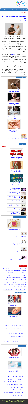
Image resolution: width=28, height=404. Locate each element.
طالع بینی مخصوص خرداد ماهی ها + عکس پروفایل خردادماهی (15, 275)
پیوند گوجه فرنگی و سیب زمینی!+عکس (14, 358)
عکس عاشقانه (6, 9)
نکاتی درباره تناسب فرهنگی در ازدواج (14, 229)
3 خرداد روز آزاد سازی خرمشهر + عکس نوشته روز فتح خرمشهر (15, 279)
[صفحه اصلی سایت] (26, 10)
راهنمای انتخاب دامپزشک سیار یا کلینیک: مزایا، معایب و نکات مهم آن (14, 282)
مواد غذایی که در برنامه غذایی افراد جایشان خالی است (13, 392)
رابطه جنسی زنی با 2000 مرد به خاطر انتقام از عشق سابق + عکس (14, 268)
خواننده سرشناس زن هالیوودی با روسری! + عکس (14, 323)
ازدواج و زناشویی (21, 20)
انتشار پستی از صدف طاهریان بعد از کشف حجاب (14, 317)
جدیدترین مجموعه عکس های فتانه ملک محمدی (14, 328)
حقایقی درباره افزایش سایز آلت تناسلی (14, 104)
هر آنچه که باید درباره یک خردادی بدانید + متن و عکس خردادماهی (16, 277)
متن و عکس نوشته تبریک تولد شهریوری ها (16, 158)
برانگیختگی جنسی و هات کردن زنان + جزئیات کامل (14, 130)
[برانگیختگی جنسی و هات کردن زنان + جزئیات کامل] (14, 124)
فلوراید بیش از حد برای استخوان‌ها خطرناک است (13, 370)
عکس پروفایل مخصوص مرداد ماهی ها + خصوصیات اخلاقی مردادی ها (15, 213)
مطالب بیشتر (4, 146)
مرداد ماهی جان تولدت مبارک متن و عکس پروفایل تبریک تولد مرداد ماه (15, 206)
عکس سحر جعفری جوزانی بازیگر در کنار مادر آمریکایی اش (14, 304)
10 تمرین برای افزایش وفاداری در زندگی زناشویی (18, 259)
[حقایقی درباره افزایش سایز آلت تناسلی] (14, 97)
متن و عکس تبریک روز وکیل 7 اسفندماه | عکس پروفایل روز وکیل (14, 289)
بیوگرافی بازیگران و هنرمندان (20, 292)
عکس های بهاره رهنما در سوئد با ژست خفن (15, 376)
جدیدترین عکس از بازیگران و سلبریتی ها (16, 339)
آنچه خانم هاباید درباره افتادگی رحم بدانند (16, 389)
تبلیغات (12, 9)
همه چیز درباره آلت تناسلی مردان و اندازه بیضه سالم (17, 138)
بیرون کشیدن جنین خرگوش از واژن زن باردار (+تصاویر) (14, 117)
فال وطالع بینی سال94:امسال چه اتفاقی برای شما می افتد (13, 381)
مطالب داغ (23, 9)
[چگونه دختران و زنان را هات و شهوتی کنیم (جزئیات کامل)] (14, 84)
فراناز (25, 20)
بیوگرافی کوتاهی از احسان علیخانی (17, 387)
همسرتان (13, 54)
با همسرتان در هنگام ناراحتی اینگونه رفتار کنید (15, 384)
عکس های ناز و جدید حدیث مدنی (17, 336)
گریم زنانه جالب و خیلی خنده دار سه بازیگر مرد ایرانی (14, 325)
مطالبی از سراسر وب (21, 346)
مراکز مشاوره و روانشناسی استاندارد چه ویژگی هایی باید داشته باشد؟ (15, 284)
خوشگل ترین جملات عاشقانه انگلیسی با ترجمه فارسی (14, 379)
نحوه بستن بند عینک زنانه (16, 200)
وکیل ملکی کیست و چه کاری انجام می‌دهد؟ (15, 395)
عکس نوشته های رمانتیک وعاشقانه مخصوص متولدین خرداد (15, 270)
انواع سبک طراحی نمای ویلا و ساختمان (19, 286)
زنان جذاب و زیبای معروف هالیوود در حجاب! (15, 331)
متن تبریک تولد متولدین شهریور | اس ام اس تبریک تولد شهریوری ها (17, 183)
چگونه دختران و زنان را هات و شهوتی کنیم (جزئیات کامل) (14, 90)
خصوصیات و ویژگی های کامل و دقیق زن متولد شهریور (16, 170)
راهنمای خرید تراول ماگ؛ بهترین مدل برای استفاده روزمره (15, 197)
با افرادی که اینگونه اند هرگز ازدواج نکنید (19, 244)
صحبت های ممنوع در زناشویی (21, 252)
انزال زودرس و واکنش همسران (21, 236)
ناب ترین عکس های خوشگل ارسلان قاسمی (15, 333)
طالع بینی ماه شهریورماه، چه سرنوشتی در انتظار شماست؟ (15, 189)
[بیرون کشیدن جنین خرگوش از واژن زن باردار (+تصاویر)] (14, 111)
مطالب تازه (17, 9)
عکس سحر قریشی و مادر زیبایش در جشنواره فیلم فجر (13, 341)
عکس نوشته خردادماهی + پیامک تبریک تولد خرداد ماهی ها (15, 272)
